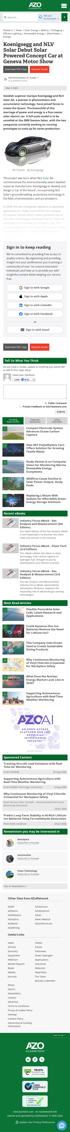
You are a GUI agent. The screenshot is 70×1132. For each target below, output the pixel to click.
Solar (46, 178)
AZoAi (38, 915)
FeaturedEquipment (35, 420)
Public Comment (57, 403)
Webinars (13, 959)
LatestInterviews (57, 420)
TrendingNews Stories (13, 420)
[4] (13, 483)
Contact (12, 997)
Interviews (40, 951)
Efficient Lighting (12, 33)
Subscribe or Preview (28, 842)
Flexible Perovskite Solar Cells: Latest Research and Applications (44, 612)
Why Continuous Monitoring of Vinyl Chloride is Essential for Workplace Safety (45, 663)
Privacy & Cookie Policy (20, 1010)
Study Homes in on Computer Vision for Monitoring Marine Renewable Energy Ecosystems (46, 466)
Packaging (56, 30)
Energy (7, 36)
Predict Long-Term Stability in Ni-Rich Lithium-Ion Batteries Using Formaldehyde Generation (35, 816)
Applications (42, 959)
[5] (13, 500)
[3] (13, 466)
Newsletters (14, 993)
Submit (61, 411)
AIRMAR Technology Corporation (26, 787)
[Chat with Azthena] (62, 1125)
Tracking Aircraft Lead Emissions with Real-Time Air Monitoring (33, 765)
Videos (38, 942)
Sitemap (12, 1014)
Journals (12, 976)
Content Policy (15, 1018)
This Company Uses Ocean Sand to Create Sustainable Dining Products (44, 646)
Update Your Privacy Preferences (37, 1122)
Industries (40, 963)
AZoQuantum (42, 910)
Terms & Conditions (18, 1006)
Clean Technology (27, 870)
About (11, 985)
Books (11, 968)
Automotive (24, 855)
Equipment (14, 955)
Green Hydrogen (44, 955)
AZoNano (13, 910)
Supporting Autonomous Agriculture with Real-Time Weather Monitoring (44, 696)
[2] (13, 449)
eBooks (11, 972)
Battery (45, 30)
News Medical (42, 919)
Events (38, 947)
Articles (12, 947)
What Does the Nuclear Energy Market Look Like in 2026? (45, 679)
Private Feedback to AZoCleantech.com (45, 406)
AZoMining (14, 927)
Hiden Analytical (18, 823)
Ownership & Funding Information (20, 1024)
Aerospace (23, 839)
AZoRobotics (14, 915)
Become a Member (45, 980)
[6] (13, 697)
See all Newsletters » (15, 886)
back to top (59, 1035)
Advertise (13, 1001)
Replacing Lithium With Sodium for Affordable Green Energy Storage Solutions (46, 499)
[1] (13, 432)
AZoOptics (13, 919)
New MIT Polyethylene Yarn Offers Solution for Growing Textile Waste (45, 448)
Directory (13, 951)
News (19, 30)
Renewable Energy (34, 33)
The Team (40, 976)
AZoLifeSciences (43, 923)
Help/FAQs (40, 972)
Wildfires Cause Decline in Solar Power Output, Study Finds (44, 482)
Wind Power (53, 33)
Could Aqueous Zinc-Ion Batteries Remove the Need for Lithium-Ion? (45, 629)
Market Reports (16, 963)
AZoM (11, 906)
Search (11, 989)
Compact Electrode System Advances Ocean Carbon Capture (44, 431)
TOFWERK (14, 772)
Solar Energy (31, 30)
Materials (40, 968)
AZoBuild (13, 923)
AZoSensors (41, 906)
